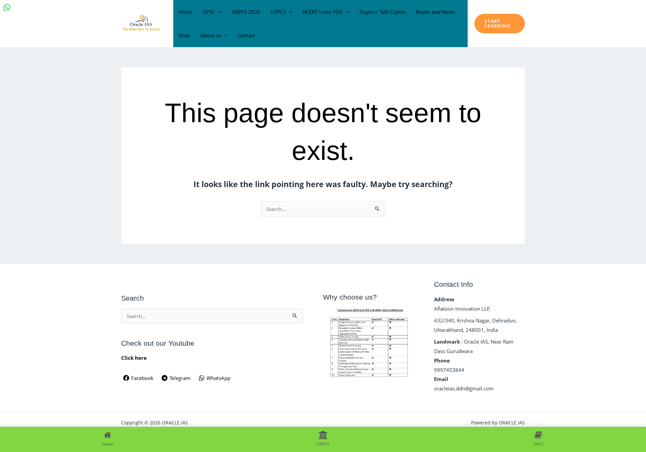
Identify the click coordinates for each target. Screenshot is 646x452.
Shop (184, 35)
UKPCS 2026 (245, 11)
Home (185, 11)
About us (210, 35)
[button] (499, 23)
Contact (246, 35)
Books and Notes (435, 11)
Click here (134, 357)
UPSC (209, 11)
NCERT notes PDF (322, 11)
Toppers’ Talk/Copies (382, 11)
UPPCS (278, 11)
